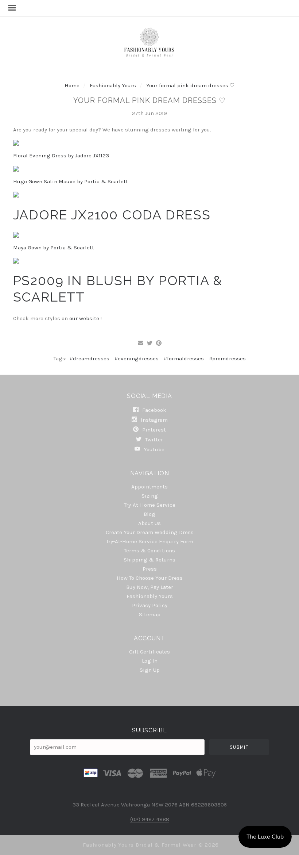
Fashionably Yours (113, 85)
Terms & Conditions (149, 550)
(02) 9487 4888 (149, 819)
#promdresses (227, 358)
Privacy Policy (149, 605)
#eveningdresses (136, 358)
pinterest (153, 429)
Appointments (149, 486)
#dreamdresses (89, 358)
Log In (150, 660)
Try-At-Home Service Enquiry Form (149, 541)
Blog (149, 514)
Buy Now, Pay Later (149, 587)
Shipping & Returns (149, 559)
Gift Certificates (149, 651)
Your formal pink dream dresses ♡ (190, 85)
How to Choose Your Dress (150, 578)
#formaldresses (184, 358)
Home (72, 85)
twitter (153, 439)
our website (85, 318)
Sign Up (150, 670)
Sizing (149, 495)
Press (150, 568)
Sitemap (149, 614)
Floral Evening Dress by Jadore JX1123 (61, 155)
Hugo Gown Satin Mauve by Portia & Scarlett (70, 181)
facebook (153, 410)
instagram (153, 420)
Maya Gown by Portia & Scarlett (53, 247)
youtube (153, 449)
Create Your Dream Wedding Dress (150, 532)
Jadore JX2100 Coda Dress (112, 214)
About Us (149, 523)
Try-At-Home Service (149, 505)
